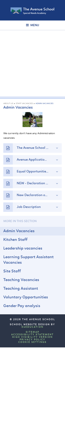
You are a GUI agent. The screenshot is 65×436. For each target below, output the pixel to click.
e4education (32, 327)
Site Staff (12, 271)
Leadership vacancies (22, 248)
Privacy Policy (32, 339)
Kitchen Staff (15, 240)
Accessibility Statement (32, 334)
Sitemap (32, 332)
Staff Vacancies (24, 103)
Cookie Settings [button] (32, 342)
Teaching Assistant (20, 289)
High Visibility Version (32, 337)
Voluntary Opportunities (25, 297)
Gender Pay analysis (21, 306)
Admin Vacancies (44, 103)
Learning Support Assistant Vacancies (28, 260)
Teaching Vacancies (21, 280)
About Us (8, 103)
